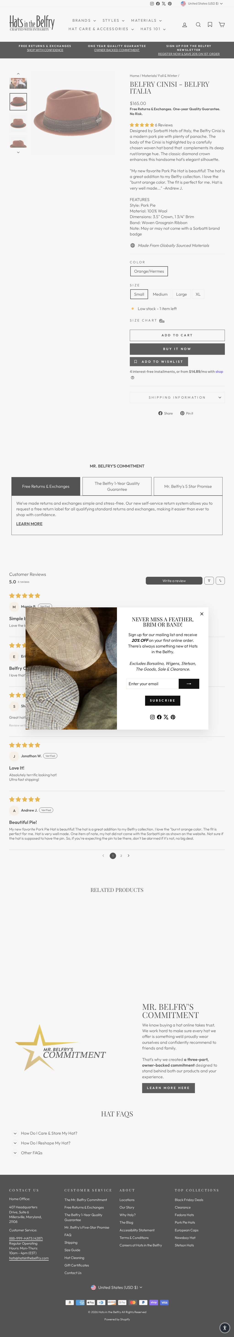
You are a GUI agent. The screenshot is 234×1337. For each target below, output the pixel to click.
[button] (224, 1327)
